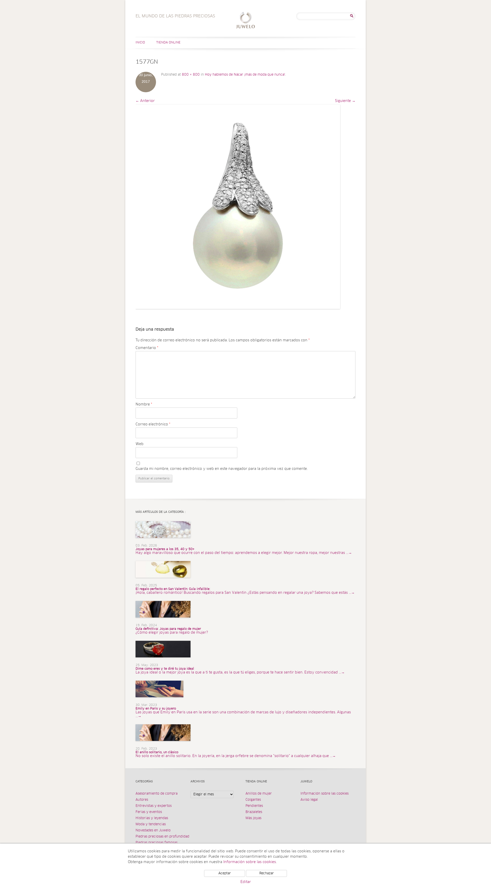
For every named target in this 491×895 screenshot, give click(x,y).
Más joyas (253, 818)
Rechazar (266, 873)
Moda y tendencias (151, 824)
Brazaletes (254, 812)
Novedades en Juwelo (153, 830)
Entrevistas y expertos (154, 806)
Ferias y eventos (149, 812)
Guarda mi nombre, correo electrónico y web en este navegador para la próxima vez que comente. (222, 469)
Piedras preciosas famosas (156, 842)
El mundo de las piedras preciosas (245, 20)
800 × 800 (191, 74)
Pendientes (254, 806)
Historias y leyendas (152, 818)
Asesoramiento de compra (156, 793)
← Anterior (145, 101)
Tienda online (168, 42)
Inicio (140, 42)
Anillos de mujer (259, 793)
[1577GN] (238, 206)
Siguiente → (345, 101)
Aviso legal (309, 799)
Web (139, 444)
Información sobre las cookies (324, 793)
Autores (142, 799)
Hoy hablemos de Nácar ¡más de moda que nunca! (245, 74)
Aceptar (224, 873)
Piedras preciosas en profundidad (162, 836)
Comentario (147, 348)
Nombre (144, 404)
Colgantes (253, 799)
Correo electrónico (153, 424)
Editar (245, 882)
